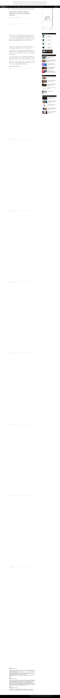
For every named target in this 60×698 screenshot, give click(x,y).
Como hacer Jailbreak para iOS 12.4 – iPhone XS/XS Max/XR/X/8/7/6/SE (51, 68)
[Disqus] (22, 653)
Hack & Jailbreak (19, 6)
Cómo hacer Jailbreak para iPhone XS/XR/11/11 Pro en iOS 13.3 (51, 64)
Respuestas (41, 6)
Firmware (38, 6)
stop (46, 51)
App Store (33, 6)
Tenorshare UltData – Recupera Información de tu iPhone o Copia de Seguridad (51, 71)
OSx (35, 6)
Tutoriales (15, 6)
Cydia (30, 6)
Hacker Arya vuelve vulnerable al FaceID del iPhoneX (51, 81)
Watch (12, 6)
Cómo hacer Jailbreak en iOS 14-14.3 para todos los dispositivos (51, 57)
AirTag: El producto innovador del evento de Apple (52, 105)
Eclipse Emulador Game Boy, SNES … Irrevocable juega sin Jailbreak (51, 61)
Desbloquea (23, 6)
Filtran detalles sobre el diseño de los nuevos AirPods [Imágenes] (52, 112)
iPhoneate (4, 6)
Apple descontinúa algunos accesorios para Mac (51, 98)
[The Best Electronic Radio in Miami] (48, 52)
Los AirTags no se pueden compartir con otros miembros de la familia (52, 101)
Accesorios (27, 6)
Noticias (9, 6)
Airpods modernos (49, 91)
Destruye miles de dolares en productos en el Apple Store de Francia (51, 85)
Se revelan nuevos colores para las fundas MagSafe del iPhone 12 (52, 109)
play (44, 51)
